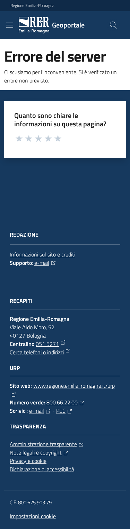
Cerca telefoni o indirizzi (37, 352)
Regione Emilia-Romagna (32, 5)
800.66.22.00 (62, 402)
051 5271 (47, 344)
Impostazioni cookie (33, 516)
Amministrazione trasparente (43, 444)
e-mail (41, 263)
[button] (113, 25)
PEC (61, 410)
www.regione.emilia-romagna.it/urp (74, 385)
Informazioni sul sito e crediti (42, 254)
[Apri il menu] (10, 25)
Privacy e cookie (28, 461)
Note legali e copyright (36, 452)
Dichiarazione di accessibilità (42, 469)
